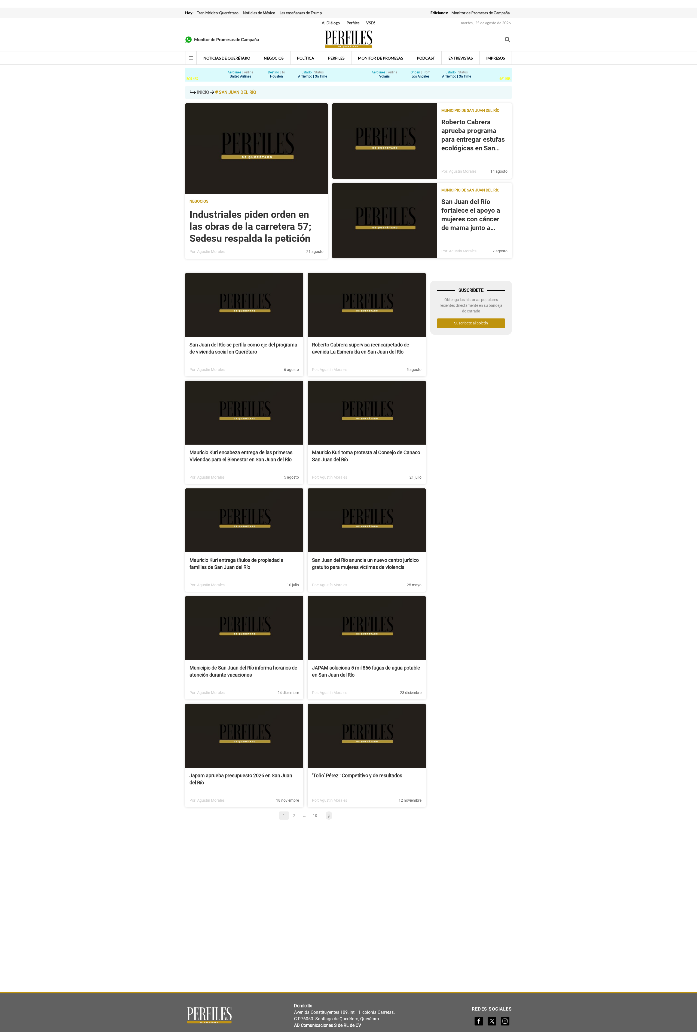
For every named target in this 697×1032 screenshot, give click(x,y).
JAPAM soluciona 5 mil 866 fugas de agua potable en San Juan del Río (366, 671)
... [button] (304, 815)
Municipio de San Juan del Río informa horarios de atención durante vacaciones (243, 671)
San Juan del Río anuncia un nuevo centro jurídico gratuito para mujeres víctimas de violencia (365, 563)
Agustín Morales (211, 251)
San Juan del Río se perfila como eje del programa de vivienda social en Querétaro (243, 348)
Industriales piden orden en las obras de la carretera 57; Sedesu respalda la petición (250, 226)
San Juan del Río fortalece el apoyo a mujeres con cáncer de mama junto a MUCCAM (470, 215)
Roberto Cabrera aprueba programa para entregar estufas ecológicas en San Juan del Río (473, 135)
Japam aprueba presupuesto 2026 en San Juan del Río (240, 779)
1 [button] (284, 815)
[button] (326, 815)
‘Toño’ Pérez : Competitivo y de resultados (357, 775)
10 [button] (315, 815)
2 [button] (294, 815)
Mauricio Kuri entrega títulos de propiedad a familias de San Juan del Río (236, 563)
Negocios (198, 201)
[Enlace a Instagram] (505, 1021)
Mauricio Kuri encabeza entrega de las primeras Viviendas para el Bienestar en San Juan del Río (240, 456)
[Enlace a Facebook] (479, 1021)
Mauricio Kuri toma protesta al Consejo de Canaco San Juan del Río (366, 456)
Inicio (203, 92)
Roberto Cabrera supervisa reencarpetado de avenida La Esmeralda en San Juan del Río (360, 348)
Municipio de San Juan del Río (470, 110)
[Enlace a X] (492, 1021)
